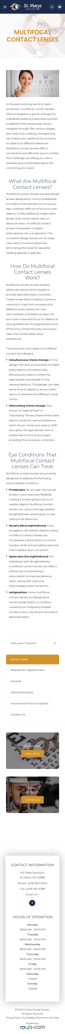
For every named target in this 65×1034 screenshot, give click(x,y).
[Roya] (32, 1027)
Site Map (54, 1017)
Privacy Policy (13, 1017)
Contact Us (18, 714)
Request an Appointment (28, 669)
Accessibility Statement (35, 1017)
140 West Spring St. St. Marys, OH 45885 (32, 875)
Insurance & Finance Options (29, 703)
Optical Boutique (22, 692)
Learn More (32, 753)
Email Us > (32, 894)
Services (16, 681)
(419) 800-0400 (37, 883)
